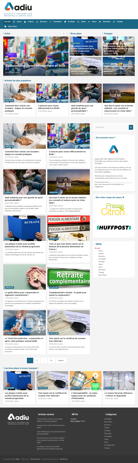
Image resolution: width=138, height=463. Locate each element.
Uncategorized (109, 445)
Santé (106, 439)
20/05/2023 (108, 114)
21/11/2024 (9, 114)
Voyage (107, 41)
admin (17, 72)
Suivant (60, 360)
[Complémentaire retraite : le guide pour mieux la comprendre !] (68, 277)
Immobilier (9, 100)
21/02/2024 (9, 72)
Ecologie (107, 431)
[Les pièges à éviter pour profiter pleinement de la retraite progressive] (24, 228)
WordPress (63, 459)
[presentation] (63, 33)
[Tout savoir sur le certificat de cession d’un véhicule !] (68, 323)
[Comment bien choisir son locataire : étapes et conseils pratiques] (24, 136)
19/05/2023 (75, 53)
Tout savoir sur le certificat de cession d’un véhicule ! (85, 70)
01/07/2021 (108, 74)
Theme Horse (35, 459)
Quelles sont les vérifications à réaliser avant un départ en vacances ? (118, 68)
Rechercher (131, 127)
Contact (73, 419)
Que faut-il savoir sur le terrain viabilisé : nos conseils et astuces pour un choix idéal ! (118, 108)
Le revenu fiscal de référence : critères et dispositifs (119, 394)
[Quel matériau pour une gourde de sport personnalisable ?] (24, 182)
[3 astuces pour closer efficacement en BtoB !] (68, 136)
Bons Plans (75, 43)
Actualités (54, 239)
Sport (106, 442)
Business (9, 62)
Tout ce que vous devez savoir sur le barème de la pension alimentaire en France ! (66, 246)
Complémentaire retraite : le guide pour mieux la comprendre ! (67, 293)
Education (107, 433)
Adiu (17, 459)
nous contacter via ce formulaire (120, 182)
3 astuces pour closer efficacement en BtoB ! (49, 107)
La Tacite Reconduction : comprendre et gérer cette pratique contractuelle (24, 339)
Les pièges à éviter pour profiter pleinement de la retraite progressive (82, 48)
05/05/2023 (108, 53)
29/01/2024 (75, 114)
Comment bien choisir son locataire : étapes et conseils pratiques (18, 108)
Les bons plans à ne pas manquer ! (21, 368)
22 (51, 360)
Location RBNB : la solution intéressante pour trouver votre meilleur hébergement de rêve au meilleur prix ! (118, 47)
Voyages (108, 33)
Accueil (7, 22)
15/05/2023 (109, 398)
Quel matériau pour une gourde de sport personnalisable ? (82, 108)
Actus (7, 33)
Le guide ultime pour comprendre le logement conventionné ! (22, 293)
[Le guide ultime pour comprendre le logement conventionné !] (24, 277)
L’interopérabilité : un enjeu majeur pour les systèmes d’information (84, 396)
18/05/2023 (75, 74)
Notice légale (75, 421)
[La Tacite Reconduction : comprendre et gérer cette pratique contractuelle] (24, 323)
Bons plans (76, 33)
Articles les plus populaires (17, 80)
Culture (106, 428)
